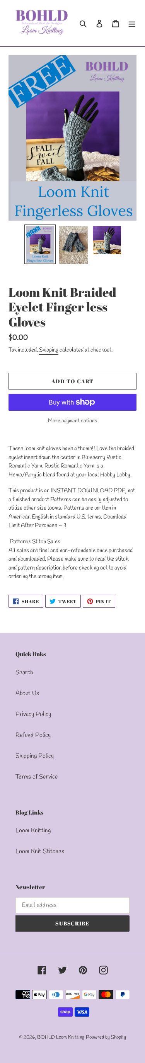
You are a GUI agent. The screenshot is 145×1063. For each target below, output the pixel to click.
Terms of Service (36, 777)
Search (24, 672)
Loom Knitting (33, 831)
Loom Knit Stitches (39, 851)
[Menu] (132, 23)
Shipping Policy (34, 756)
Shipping (48, 350)
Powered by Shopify (106, 1037)
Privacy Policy (33, 714)
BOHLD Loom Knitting (60, 1037)
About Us (27, 693)
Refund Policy (33, 735)
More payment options (72, 421)
